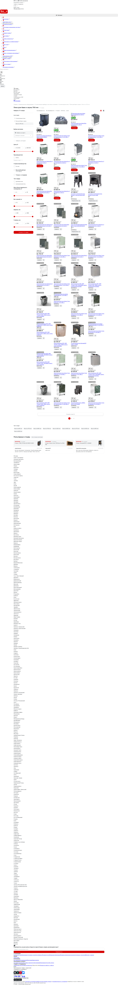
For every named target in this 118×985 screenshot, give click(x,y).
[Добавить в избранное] (38, 128)
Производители (46, 955)
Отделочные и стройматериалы (10, 41)
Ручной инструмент (7, 24)
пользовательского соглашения (59, 981)
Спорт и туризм (6, 64)
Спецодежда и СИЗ (7, 56)
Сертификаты (39, 955)
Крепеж (15, 91)
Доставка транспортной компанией (31, 962)
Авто (15, 99)
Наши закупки (35, 960)
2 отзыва (23, 441)
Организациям (23, 960)
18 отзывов (84, 441)
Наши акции (16, 957)
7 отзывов (53, 441)
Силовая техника (7, 33)
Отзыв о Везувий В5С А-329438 (83, 443)
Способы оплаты (50, 962)
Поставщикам (17, 960)
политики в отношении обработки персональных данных (38, 981)
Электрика (16, 93)
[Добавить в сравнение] (40, 128)
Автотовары (6, 35)
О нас (20, 955)
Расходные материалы (8, 67)
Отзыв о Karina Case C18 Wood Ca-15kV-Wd (55, 444)
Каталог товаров (90, 955)
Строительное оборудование (10, 61)
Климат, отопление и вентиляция (11, 53)
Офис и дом (5, 44)
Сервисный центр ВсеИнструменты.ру (23, 965)
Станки (15, 96)
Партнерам (29, 960)
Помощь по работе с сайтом (47, 965)
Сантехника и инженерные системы (11, 27)
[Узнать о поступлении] (43, 229)
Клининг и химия (6, 58)
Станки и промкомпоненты (9, 50)
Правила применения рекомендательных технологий (73, 955)
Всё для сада (6, 30)
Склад (4, 47)
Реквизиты (16, 955)
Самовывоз (43, 962)
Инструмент (6, 19)
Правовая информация (55, 955)
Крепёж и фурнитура (8, 38)
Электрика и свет (7, 22)
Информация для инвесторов (28, 955)
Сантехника (16, 98)
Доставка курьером (18, 962)
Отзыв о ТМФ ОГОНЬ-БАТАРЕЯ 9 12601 (24, 443)
